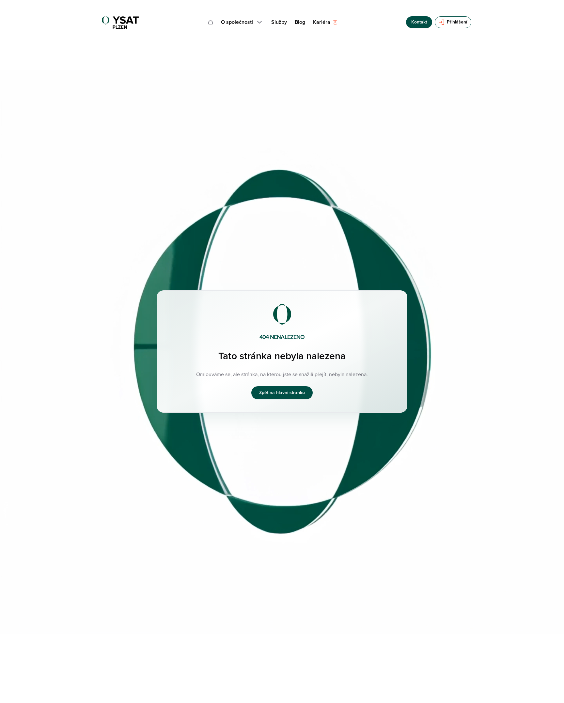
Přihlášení (457, 22)
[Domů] (210, 22)
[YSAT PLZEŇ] (120, 22)
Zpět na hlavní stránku (282, 392)
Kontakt (419, 22)
